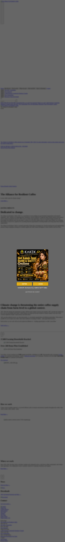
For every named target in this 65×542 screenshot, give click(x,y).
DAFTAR (24, 284)
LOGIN (41, 284)
